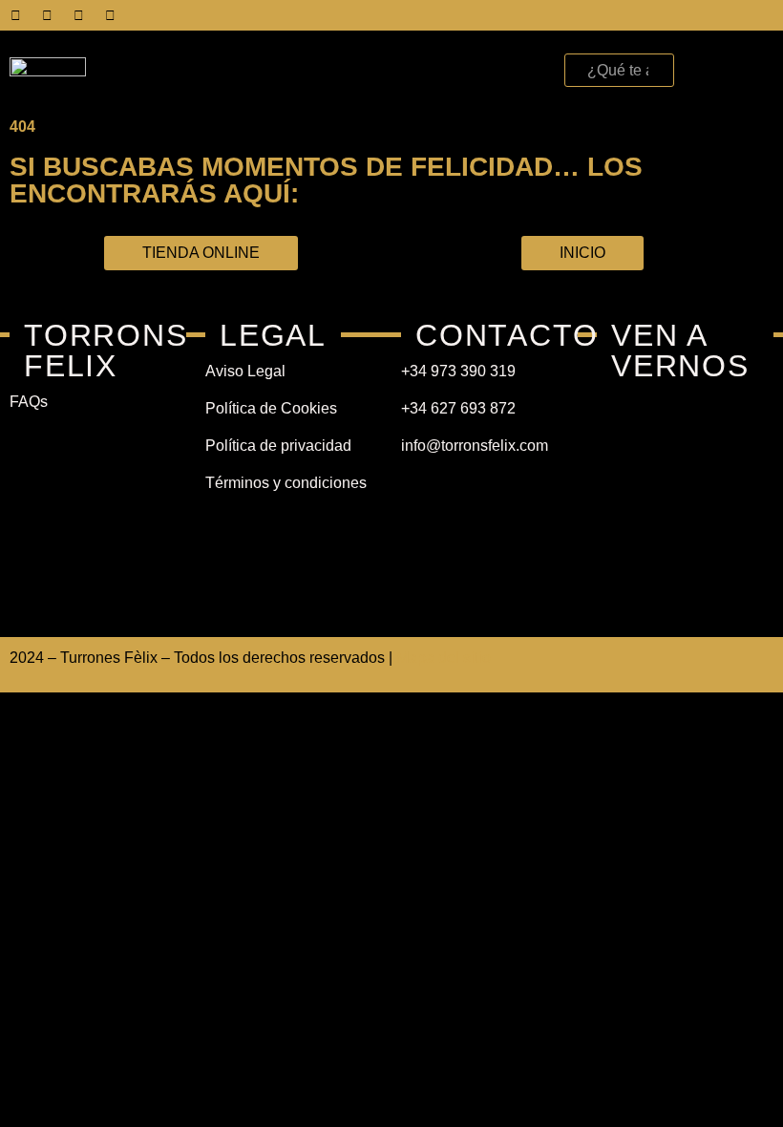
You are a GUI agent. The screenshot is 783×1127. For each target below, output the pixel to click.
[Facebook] (15, 15)
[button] (531, 65)
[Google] (109, 15)
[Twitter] (46, 15)
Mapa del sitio (443, 657)
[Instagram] (78, 15)
